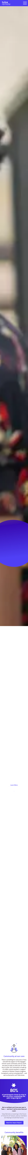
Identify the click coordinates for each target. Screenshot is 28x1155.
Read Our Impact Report (14, 1123)
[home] (5, 3)
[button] (25, 3)
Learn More (14, 785)
